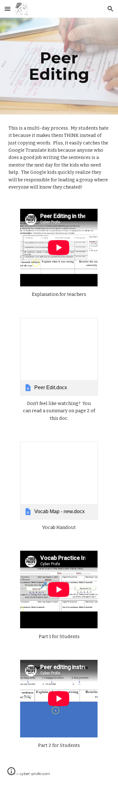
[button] (7, 8)
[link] (59, 357)
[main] (59, 66)
